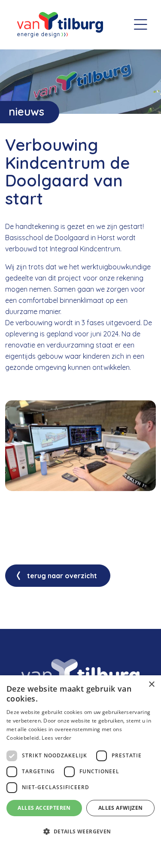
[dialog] (80, 761)
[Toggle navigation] (140, 24)
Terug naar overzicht (62, 575)
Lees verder (56, 737)
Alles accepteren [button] (44, 807)
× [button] (151, 684)
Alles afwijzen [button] (120, 807)
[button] (80, 831)
